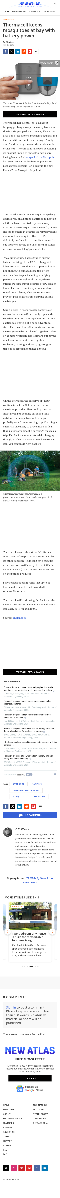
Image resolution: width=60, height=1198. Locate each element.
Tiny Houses (17, 906)
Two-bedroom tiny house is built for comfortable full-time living (29, 937)
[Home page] (30, 5)
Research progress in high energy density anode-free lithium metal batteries (27, 716)
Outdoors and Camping (26, 790)
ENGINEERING (19, 11)
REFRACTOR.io (40, 1122)
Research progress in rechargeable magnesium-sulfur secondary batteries (27, 702)
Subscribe (30, 1078)
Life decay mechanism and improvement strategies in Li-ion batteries (30, 743)
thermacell (38, 796)
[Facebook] (5, 51)
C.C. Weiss (22, 829)
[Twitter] (11, 51)
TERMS (6, 1136)
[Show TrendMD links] (55, 774)
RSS (5, 1149)
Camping (37, 784)
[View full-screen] (56, 63)
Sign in (11, 1007)
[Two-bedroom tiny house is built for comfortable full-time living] (30, 916)
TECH (6, 11)
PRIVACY (7, 1140)
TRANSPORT (50, 11)
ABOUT (7, 1114)
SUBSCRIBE (8, 1109)
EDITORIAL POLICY (12, 1118)
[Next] (52, 931)
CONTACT (8, 1145)
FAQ (5, 1154)
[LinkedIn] (17, 51)
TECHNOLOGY (40, 1114)
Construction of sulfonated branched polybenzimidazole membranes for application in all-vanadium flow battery (28, 688)
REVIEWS (7, 1127)
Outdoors (8, 19)
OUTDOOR (34, 11)
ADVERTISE (9, 1131)
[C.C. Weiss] (7, 832)
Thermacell (19, 617)
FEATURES (8, 1122)
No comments (33, 815)
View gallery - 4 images (30, 114)
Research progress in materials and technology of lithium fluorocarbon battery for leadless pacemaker (29, 729)
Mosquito (18, 796)
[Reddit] (24, 51)
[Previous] (8, 931)
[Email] (36, 51)
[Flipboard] (30, 51)
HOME (6, 1105)
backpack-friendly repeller (40, 157)
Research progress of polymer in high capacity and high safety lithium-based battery (28, 757)
